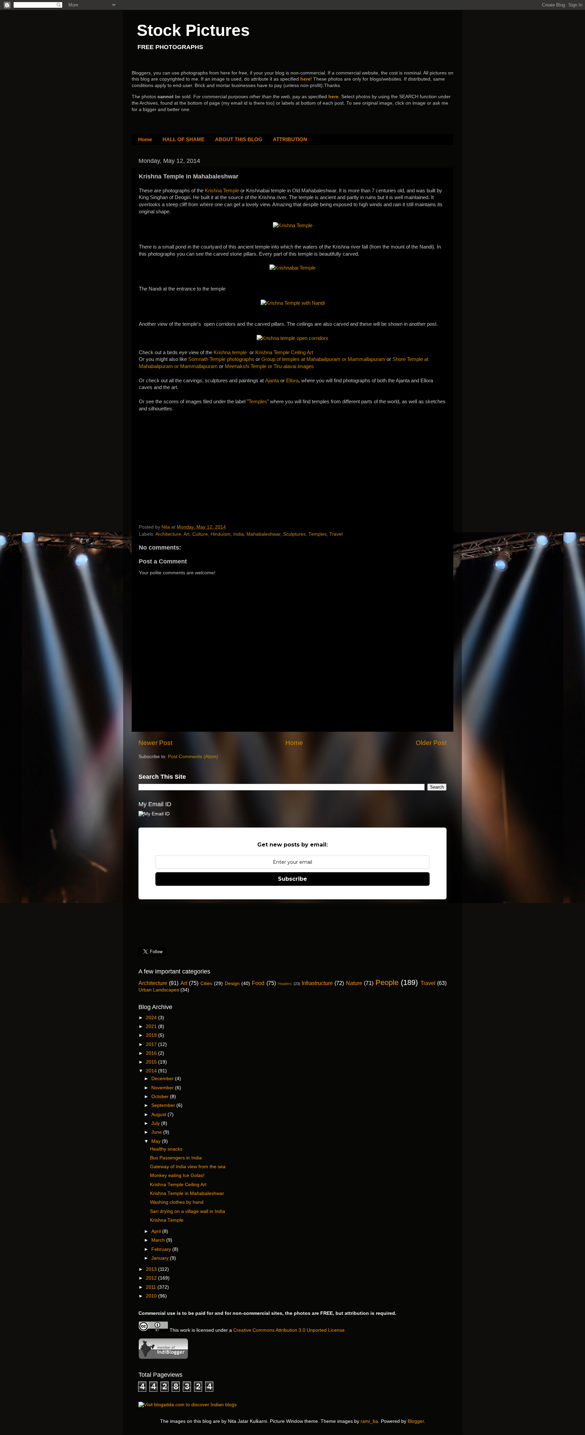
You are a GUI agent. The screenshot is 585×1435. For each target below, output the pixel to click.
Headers (285, 984)
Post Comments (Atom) (193, 756)
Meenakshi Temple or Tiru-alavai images (269, 366)
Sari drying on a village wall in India (187, 1211)
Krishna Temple (222, 190)
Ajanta (272, 380)
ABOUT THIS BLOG (238, 139)
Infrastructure (317, 983)
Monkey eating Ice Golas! (177, 1175)
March (158, 1240)
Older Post (431, 742)
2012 (152, 1278)
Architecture (168, 534)
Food (258, 983)
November (163, 1087)
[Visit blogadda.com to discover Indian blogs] (187, 1404)
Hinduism (221, 534)
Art (186, 534)
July (156, 1123)
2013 (152, 1269)
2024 (152, 1017)
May (156, 1141)
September (163, 1105)
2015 (152, 1062)
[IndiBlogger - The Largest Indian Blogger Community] (163, 1357)
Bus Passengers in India (176, 1157)
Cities (206, 983)
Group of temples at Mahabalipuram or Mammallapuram (323, 359)
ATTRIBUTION (290, 139)
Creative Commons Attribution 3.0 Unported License (289, 1330)
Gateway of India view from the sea (187, 1166)
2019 (152, 1035)
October (160, 1096)
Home (145, 139)
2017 (152, 1044)
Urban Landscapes (158, 989)
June (157, 1132)
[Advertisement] (189, 454)
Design (232, 983)
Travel (336, 534)
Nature (354, 983)
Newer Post (155, 742)
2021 (152, 1026)
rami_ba (369, 1421)
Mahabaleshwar (263, 534)
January (160, 1258)
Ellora (292, 380)
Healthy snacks (166, 1149)
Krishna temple (230, 352)
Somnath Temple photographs (221, 359)
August (159, 1114)
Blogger (416, 1421)
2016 (152, 1053)
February (161, 1249)
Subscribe (292, 879)
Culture (200, 534)
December (163, 1078)
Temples (257, 401)
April (156, 1231)
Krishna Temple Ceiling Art (284, 352)
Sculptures (294, 534)
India (238, 534)
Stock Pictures (193, 30)
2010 (152, 1296)
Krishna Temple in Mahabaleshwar (187, 1193)
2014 (152, 1070)
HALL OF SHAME (183, 139)
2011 (151, 1287)
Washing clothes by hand (176, 1202)
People (386, 982)
